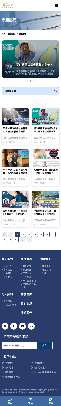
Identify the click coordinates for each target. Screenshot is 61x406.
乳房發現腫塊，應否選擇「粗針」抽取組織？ (46, 171)
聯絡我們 (26, 312)
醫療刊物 (46, 273)
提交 (44, 345)
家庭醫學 (27, 273)
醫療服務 (26, 259)
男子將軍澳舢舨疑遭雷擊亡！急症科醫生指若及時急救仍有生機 (15, 130)
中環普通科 (39, 362)
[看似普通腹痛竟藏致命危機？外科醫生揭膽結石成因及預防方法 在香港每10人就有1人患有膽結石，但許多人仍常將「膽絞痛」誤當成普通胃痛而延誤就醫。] (30, 81)
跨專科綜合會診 (29, 285)
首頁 (3, 34)
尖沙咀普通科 (40, 367)
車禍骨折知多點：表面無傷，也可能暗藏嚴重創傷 (15, 171)
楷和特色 (7, 269)
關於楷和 (7, 259)
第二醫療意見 (29, 280)
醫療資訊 (45, 259)
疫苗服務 (27, 277)
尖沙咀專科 (10, 367)
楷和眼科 (9, 372)
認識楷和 (7, 266)
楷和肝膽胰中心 (12, 377)
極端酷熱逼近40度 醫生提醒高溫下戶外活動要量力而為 (46, 213)
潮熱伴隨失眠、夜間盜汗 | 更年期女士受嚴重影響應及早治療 (15, 213)
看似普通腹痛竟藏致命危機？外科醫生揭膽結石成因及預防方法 (46, 130)
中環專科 (9, 362)
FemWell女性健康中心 (45, 372)
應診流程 (7, 301)
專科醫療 (27, 266)
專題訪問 (22, 34)
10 (16, 239)
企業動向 (7, 277)
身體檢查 (27, 269)
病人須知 (7, 294)
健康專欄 (46, 266)
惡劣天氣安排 (10, 305)
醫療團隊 (26, 294)
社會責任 (7, 273)
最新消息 (26, 303)
